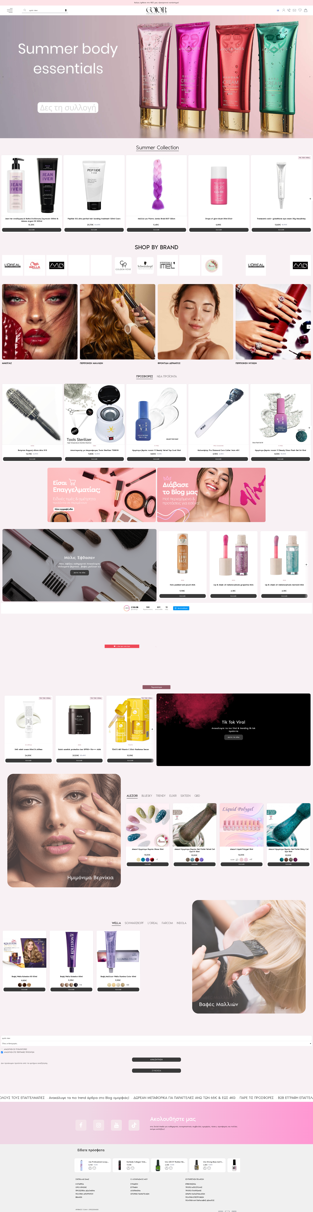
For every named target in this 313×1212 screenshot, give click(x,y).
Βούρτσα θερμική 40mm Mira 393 (32, 450)
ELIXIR (212, 274)
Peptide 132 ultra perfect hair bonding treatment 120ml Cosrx (94, 219)
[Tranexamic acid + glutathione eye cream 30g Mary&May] (281, 185)
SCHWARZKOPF (35, 274)
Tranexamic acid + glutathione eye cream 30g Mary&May (281, 219)
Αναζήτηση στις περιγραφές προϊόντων (19, 1052)
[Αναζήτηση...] (25, 10)
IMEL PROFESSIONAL (57, 274)
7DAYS (130, 745)
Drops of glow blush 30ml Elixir (218, 219)
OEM (94, 446)
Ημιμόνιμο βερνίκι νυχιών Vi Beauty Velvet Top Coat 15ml (156, 450)
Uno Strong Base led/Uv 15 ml (213, 1162)
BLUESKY (79, 274)
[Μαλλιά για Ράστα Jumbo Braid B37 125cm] (156, 185)
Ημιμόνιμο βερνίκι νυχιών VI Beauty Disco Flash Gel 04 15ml (280, 450)
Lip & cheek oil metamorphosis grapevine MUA (233, 585)
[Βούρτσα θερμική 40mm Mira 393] (32, 414)
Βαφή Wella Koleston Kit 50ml (24, 976)
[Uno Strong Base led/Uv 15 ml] (196, 1165)
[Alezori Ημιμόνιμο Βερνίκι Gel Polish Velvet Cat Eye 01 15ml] (195, 825)
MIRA (32, 446)
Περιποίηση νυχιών (246, 363)
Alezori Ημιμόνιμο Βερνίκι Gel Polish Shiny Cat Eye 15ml (288, 850)
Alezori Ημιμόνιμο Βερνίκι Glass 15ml (148, 849)
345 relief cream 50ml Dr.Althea (28, 749)
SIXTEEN (185, 795)
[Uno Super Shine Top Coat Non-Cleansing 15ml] (234, 1165)
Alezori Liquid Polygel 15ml (241, 849)
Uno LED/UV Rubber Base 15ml (175, 1162)
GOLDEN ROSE (12, 274)
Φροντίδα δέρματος (169, 363)
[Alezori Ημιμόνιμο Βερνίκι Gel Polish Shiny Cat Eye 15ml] (288, 825)
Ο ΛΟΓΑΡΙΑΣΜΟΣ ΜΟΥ (139, 1179)
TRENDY (160, 795)
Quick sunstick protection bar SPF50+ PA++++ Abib (79, 749)
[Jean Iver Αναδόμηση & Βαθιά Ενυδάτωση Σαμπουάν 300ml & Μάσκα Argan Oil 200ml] (31, 185)
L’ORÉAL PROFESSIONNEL (145, 273)
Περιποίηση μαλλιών (91, 363)
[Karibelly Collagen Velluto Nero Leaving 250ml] (120, 1165)
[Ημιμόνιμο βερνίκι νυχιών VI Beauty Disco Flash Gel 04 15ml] (280, 414)
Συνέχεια (156, 1070)
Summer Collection (157, 147)
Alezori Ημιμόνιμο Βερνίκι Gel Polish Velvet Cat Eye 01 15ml (195, 850)
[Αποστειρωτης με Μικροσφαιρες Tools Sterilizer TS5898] (94, 414)
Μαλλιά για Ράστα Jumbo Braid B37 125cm (156, 219)
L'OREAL (153, 923)
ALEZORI (101, 274)
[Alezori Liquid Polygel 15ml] (241, 825)
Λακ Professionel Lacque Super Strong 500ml (99, 1162)
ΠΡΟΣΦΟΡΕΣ (144, 376)
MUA (182, 580)
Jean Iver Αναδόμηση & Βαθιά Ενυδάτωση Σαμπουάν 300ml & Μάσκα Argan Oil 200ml (31, 220)
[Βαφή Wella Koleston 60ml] (71, 952)
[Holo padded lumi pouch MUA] (182, 555)
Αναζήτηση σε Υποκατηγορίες (15, 1049)
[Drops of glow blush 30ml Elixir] (218, 185)
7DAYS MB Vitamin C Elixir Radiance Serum (130, 749)
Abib (79, 745)
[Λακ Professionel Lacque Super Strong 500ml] (81, 1165)
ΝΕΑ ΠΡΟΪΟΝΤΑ (167, 376)
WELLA (116, 923)
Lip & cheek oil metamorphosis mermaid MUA (284, 585)
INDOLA (181, 923)
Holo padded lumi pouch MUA (182, 585)
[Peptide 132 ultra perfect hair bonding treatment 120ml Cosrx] (94, 185)
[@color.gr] (126, 608)
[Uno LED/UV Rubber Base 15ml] (158, 1165)
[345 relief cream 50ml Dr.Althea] (28, 719)
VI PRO (156, 446)
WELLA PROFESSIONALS (167, 274)
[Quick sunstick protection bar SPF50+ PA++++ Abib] (79, 719)
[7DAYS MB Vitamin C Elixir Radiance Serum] (130, 719)
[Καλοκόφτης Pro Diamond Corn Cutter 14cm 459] (218, 414)
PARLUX (234, 274)
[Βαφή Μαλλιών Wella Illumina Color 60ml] (118, 952)
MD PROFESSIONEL (189, 274)
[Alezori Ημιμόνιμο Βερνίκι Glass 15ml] (148, 825)
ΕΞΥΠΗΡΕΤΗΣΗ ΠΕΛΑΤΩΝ (194, 1179)
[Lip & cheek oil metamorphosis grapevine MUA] (233, 555)
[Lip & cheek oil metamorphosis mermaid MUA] (284, 555)
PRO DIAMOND (218, 446)
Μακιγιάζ (7, 363)
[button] (31, 230)
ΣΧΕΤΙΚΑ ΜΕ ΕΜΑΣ (82, 1179)
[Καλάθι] (305, 10)
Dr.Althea (28, 745)
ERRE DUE (123, 274)
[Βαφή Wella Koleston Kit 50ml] (24, 952)
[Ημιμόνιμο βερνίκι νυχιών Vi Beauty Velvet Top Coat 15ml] (156, 414)
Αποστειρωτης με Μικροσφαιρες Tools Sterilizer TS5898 (94, 450)
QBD (197, 795)
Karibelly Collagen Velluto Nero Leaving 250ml (137, 1162)
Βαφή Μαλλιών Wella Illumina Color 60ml (118, 976)
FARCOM (167, 923)
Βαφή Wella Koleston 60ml (71, 976)
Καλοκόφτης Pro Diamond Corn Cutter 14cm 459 (218, 450)
